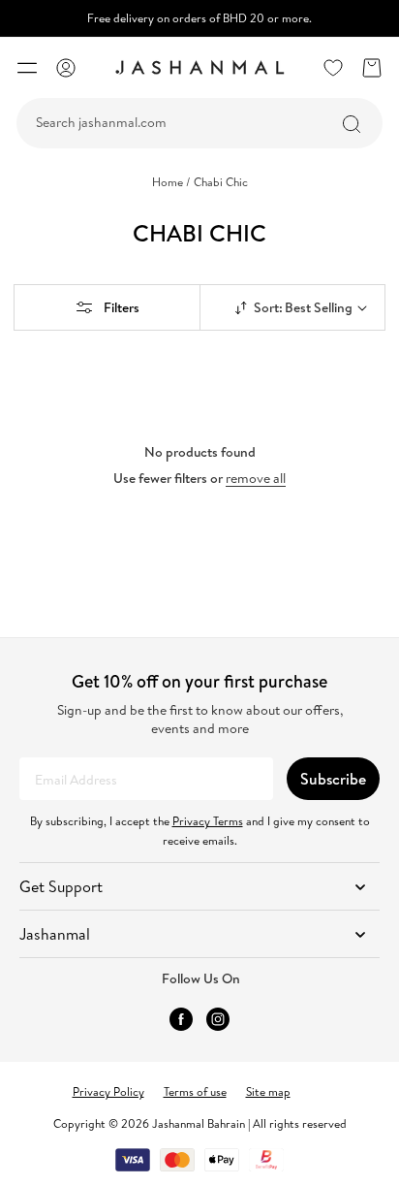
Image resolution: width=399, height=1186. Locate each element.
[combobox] (199, 123)
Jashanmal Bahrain (198, 1123)
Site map (268, 1091)
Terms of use (195, 1091)
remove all (256, 478)
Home (171, 182)
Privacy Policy (108, 1091)
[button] (27, 68)
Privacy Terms (207, 821)
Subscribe (333, 778)
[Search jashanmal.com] (351, 124)
